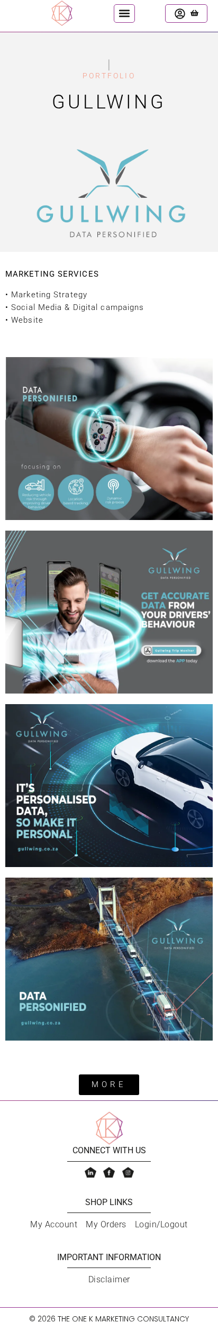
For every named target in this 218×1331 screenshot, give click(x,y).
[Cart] (194, 13)
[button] (124, 13)
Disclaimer (109, 1279)
